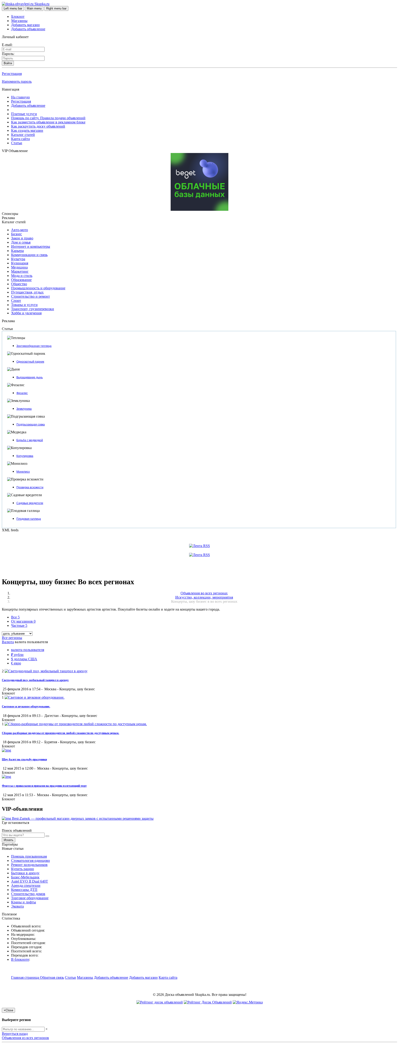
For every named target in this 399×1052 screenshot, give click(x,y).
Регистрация (12, 74)
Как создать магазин (27, 130)
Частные (19, 625)
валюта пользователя (27, 650)
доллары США (24, 659)
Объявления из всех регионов (25, 1038)
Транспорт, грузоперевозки (32, 309)
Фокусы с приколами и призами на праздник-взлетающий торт (44, 785)
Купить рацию (22, 869)
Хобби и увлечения (26, 313)
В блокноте (20, 959)
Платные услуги (24, 114)
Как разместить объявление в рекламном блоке (48, 122)
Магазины (19, 21)
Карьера (17, 251)
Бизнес (16, 234)
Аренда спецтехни (25, 885)
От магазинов (23, 621)
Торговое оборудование (29, 898)
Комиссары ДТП (24, 890)
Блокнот (17, 16)
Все (15, 617)
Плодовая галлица (28, 518)
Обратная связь (52, 977)
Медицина (19, 267)
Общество (19, 284)
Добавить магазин (25, 25)
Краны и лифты (23, 902)
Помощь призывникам (29, 856)
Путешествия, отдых (27, 292)
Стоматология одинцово (30, 860)
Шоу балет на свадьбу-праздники (24, 759)
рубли (17, 655)
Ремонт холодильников (29, 865)
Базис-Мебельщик (25, 877)
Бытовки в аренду (25, 873)
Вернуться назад (15, 1034)
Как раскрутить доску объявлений (38, 126)
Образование (21, 280)
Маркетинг (20, 271)
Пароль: (8, 54)
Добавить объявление (28, 29)
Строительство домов (28, 894)
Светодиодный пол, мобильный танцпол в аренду (35, 680)
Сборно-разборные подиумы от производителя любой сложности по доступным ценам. (60, 733)
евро (16, 663)
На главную (20, 97)
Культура (18, 259)
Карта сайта (20, 139)
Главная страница (25, 977)
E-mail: (7, 45)
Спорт (16, 301)
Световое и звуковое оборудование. (26, 706)
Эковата (17, 906)
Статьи (16, 143)
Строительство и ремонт (30, 296)
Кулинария (19, 263)
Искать (8, 840)
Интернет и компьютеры (30, 246)
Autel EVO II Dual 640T (29, 881)
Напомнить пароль (17, 81)
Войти (8, 63)
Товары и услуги (24, 305)
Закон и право (22, 238)
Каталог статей (23, 135)
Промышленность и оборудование (38, 288)
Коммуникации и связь (29, 255)
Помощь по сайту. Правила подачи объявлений (48, 118)
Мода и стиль (21, 276)
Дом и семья (20, 242)
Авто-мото (19, 230)
